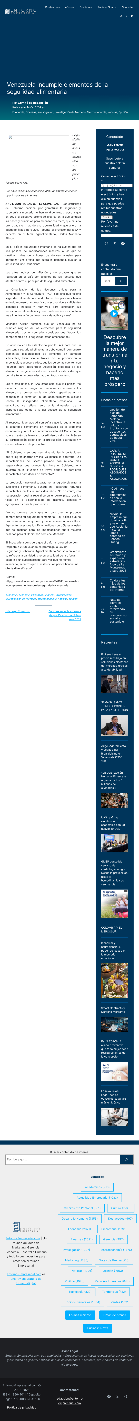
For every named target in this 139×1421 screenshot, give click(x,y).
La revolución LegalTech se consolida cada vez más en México (113, 1096)
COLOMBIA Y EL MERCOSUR (111, 929)
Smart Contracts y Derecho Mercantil (113, 1009)
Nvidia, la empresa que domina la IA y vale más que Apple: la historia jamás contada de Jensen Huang (119, 528)
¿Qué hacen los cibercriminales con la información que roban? (118, 496)
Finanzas (30, 112)
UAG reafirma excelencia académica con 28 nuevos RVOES (113, 823)
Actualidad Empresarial (97, 1197)
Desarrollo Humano (80, 1218)
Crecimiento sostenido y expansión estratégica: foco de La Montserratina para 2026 (118, 561)
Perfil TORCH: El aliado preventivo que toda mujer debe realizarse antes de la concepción (114, 1049)
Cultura (121, 1208)
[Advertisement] (69, 50)
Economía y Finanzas (30, 595)
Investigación (45, 112)
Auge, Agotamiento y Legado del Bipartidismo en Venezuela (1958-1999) (113, 753)
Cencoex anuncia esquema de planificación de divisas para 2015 (64, 615)
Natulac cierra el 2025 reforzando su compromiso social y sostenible (118, 610)
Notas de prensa (114, 1315)
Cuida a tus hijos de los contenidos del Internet (118, 585)
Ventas (120, 1302)
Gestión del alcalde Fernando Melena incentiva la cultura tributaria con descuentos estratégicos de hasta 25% (119, 425)
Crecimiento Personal (82, 1208)
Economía (18, 112)
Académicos (97, 1187)
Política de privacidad (21, 1407)
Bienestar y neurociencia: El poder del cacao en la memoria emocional (113, 950)
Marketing (76, 1260)
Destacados (120, 1218)
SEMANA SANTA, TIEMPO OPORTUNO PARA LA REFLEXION (114, 706)
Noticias (112, 112)
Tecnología (80, 1291)
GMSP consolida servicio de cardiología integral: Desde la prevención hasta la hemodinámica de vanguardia (114, 873)
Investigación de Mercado (70, 112)
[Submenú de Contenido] (59, 7)
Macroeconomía (96, 112)
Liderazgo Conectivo (17, 611)
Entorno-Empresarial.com (23, 1238)
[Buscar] (121, 281)
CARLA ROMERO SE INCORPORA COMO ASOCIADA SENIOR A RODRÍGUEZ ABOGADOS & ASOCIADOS (118, 464)
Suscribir (107, 217)
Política (74, 1281)
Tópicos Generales (82, 1302)
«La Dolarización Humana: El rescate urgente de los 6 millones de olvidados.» (113, 780)
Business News (97, 1328)
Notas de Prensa (114, 1260)
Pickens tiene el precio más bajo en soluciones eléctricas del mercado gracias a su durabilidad (114, 662)
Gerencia (113, 1239)
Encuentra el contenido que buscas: (111, 269)
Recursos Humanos (112, 1281)
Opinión (123, 112)
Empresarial (113, 1229)
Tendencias (114, 1291)
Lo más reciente (80, 1315)
